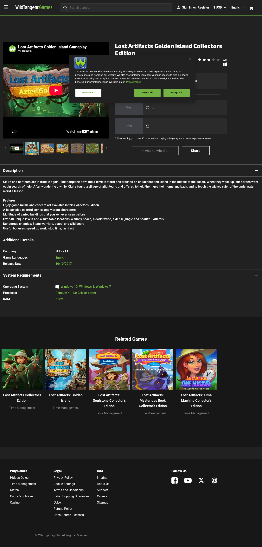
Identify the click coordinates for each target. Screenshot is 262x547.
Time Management (22, 408)
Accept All (176, 92)
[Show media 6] (92, 148)
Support (102, 490)
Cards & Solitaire (21, 496)
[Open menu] (6, 7)
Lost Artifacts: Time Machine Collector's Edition (196, 400)
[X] (201, 480)
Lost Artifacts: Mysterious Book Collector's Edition (153, 400)
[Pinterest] (214, 480)
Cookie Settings (64, 484)
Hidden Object (19, 477)
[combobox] (116, 7)
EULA (57, 502)
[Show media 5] (77, 148)
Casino (15, 502)
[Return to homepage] (33, 8)
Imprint (102, 477)
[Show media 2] (32, 148)
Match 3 (15, 490)
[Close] (190, 59)
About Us (103, 484)
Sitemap (102, 502)
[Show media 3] (47, 148)
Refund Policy (63, 509)
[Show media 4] (62, 148)
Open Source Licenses (69, 515)
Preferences (88, 92)
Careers (102, 496)
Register (203, 7)
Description (13, 170)
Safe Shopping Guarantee (71, 496)
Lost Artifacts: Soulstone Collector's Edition (109, 400)
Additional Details (18, 240)
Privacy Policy (63, 477)
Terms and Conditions (69, 490)
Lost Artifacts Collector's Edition (22, 397)
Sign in (187, 7)
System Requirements (22, 275)
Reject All (147, 92)
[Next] (106, 148)
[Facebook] (174, 480)
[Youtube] (188, 480)
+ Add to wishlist (155, 151)
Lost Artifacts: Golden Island (66, 397)
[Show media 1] (17, 148)
